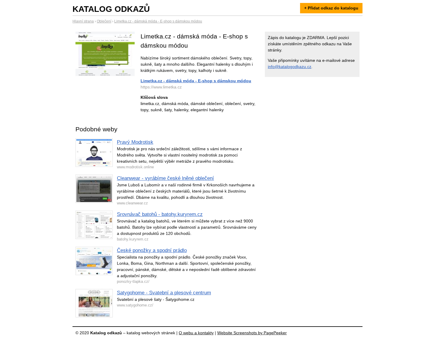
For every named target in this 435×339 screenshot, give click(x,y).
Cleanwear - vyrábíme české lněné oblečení (165, 178)
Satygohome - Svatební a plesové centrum (164, 293)
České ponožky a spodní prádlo (152, 250)
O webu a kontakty (196, 332)
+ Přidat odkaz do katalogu (331, 8)
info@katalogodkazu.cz (289, 66)
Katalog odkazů (111, 9)
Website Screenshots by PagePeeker (252, 332)
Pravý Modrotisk (135, 142)
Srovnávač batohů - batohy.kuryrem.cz (160, 214)
